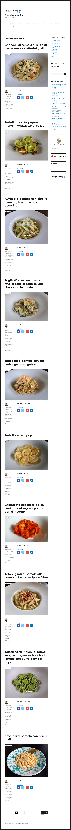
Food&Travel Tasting (56, 42)
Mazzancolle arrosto (56, 110)
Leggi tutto (20, 94)
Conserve (54, 55)
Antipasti (54, 47)
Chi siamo (12, 23)
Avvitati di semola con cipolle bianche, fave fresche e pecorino (26, 202)
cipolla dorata (8, 334)
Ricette (19, 23)
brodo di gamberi (9, 411)
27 (26, 813)
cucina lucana (8, 336)
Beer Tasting (55, 44)
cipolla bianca (8, 256)
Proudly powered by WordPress (21, 823)
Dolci (53, 53)
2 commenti (7, 112)
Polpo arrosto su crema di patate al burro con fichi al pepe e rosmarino (59, 86)
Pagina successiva (46, 812)
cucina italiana (8, 99)
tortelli (9, 185)
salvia (11, 720)
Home (6, 23)
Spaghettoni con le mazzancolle (59, 106)
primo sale (7, 720)
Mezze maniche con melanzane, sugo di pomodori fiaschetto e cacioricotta (59, 92)
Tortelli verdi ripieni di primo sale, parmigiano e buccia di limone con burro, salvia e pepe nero (25, 657)
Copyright (14, 26)
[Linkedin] (31, 97)
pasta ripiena (11, 182)
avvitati (12, 255)
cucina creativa (8, 712)
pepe (6, 183)
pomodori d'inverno (9, 558)
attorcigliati (7, 255)
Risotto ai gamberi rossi (57, 118)
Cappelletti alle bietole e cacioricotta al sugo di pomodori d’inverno (25, 508)
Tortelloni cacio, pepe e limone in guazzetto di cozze (24, 123)
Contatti (7, 26)
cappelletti (10, 553)
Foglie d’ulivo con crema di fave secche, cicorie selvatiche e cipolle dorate (24, 284)
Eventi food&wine (56, 46)
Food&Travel (35, 23)
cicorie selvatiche (8, 332)
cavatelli (6, 788)
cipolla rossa (7, 628)
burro (6, 481)
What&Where (44, 23)
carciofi (6, 412)
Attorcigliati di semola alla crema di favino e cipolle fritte (26, 575)
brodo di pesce (8, 98)
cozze (6, 173)
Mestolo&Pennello (55, 23)
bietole (6, 553)
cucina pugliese (8, 101)
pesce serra (10, 105)
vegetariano (7, 347)
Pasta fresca (54, 50)
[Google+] (27, 97)
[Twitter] (23, 97)
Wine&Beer (26, 23)
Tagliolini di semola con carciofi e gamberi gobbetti (25, 362)
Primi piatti (54, 49)
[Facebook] (18, 97)
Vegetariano (54, 56)
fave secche (7, 339)
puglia (6, 110)
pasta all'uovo (8, 556)
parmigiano (7, 715)
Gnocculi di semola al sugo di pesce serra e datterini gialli (26, 46)
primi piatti (9, 108)
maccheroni (7, 104)
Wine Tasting (55, 43)
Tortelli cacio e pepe (19, 435)
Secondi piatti (55, 52)
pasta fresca (7, 262)
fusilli (10, 261)
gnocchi (6, 102)
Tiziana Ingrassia (8, 94)
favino (9, 632)
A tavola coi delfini (14, 15)
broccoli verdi (8, 709)
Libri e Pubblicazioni (56, 40)
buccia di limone (8, 172)
